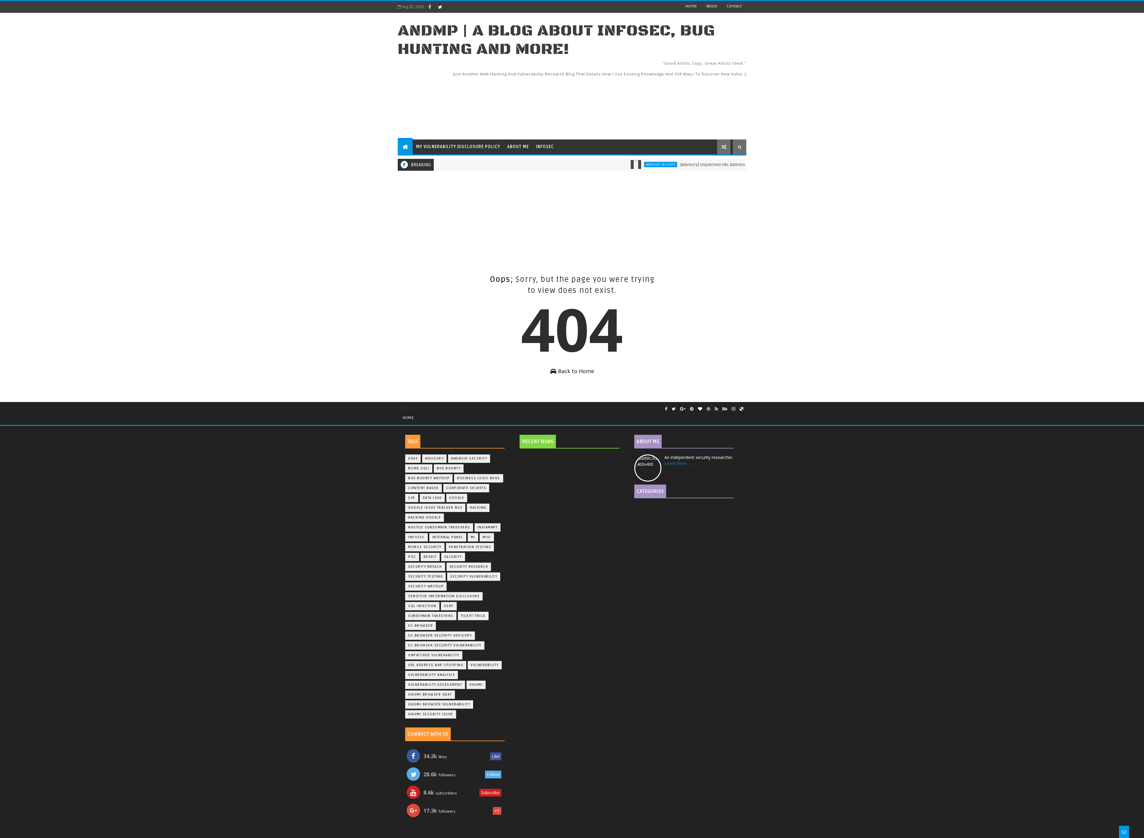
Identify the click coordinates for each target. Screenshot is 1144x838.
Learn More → (678, 463)
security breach (425, 566)
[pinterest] (691, 409)
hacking (478, 507)
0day (413, 458)
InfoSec (545, 146)
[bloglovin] (700, 409)
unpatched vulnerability (433, 655)
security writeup (426, 586)
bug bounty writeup (429, 478)
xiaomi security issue (430, 714)
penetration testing (470, 547)
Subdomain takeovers (430, 616)
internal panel (447, 537)
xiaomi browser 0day (430, 694)
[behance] (725, 409)
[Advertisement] (637, 104)
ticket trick (473, 616)
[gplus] (683, 409)
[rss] (716, 409)
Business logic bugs (478, 478)
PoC (412, 557)
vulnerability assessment (435, 684)
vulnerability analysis (431, 675)
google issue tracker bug (435, 507)
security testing (425, 576)
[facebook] (429, 6)
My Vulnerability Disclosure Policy (458, 146)
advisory (434, 458)
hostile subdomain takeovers (439, 527)
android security (636, 164)
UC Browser (420, 625)
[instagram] (733, 409)
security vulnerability (473, 576)
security (453, 557)
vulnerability (485, 665)
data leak (432, 498)
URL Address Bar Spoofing (435, 665)
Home (691, 6)
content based (423, 488)
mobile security (425, 547)
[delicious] (741, 409)
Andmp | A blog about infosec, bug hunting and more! (556, 40)
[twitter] (440, 6)
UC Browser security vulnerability (444, 645)
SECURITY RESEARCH (469, 566)
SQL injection (422, 606)
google (456, 498)
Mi (473, 537)
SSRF (449, 606)
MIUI (487, 537)
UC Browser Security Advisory (440, 635)
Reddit (430, 557)
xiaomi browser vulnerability (439, 704)
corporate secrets (466, 488)
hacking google (424, 517)
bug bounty (449, 468)
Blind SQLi (418, 468)
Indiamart (488, 527)
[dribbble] (708, 409)
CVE (411, 498)
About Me (518, 146)
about (711, 6)
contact (734, 6)
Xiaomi (476, 684)
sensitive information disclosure (444, 596)
